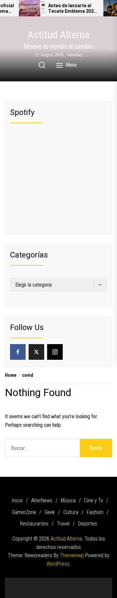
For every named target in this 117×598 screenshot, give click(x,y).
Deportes (87, 524)
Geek (50, 512)
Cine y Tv (93, 500)
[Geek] (63, 581)
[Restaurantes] (93, 581)
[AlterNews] (24, 581)
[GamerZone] (53, 581)
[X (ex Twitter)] (36, 352)
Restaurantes (34, 524)
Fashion (95, 512)
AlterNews (41, 500)
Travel (63, 524)
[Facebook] (18, 352)
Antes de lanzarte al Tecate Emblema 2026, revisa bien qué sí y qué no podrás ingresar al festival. (73, 8)
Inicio (17, 500)
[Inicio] (15, 581)
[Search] (42, 65)
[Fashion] (83, 581)
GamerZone (24, 512)
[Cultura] (73, 581)
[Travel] (102, 581)
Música (68, 500)
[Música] (34, 581)
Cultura (70, 512)
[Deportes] (58, 589)
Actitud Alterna (58, 34)
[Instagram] (55, 352)
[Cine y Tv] (44, 581)
